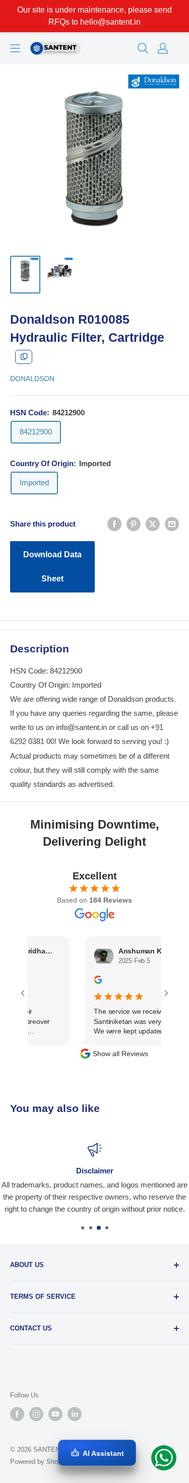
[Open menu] (15, 48)
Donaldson (32, 379)
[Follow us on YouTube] (55, 1414)
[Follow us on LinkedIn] (75, 1414)
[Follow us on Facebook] (17, 1414)
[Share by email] (172, 523)
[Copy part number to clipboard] (23, 357)
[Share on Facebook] (114, 523)
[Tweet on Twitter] (153, 523)
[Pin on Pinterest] (134, 523)
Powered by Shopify (39, 1461)
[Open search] (143, 48)
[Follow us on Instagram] (36, 1414)
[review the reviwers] (89, 982)
